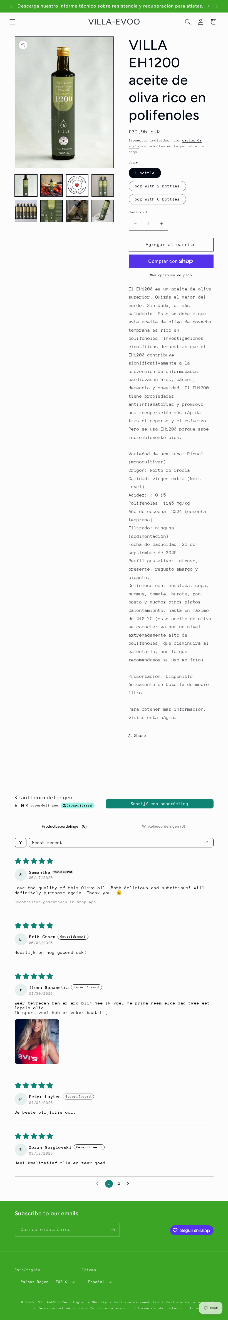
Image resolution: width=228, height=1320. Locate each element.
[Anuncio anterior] (11, 6)
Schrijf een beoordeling (159, 803)
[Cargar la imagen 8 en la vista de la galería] (102, 211)
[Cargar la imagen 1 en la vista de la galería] (26, 185)
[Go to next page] (129, 1184)
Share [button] (140, 735)
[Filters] (20, 842)
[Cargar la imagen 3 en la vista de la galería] (77, 185)
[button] (12, 21)
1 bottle (145, 173)
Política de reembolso (136, 1302)
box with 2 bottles (157, 186)
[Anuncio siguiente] (217, 6)
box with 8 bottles (157, 199)
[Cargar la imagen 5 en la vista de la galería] (26, 211)
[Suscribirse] (112, 1229)
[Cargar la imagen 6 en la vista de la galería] (51, 211)
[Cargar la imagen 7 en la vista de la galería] (77, 211)
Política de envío (108, 1308)
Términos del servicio (60, 1308)
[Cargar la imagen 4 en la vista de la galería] (102, 185)
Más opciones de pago (171, 275)
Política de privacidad (189, 1302)
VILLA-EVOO (49, 1302)
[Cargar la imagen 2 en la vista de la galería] (51, 185)
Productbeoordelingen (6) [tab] (64, 826)
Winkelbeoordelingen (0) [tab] (163, 826)
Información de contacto (158, 1308)
